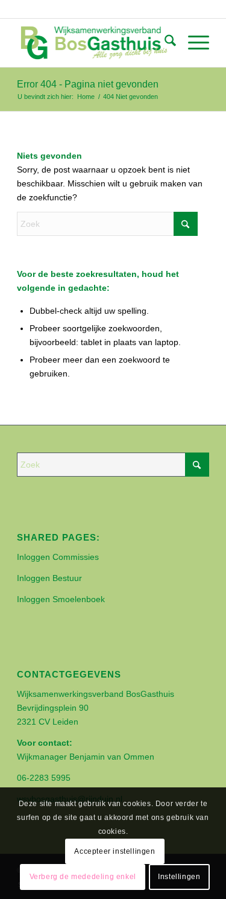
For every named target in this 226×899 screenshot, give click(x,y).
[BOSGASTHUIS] (94, 43)
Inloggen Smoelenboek (61, 599)
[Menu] (192, 43)
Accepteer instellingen (114, 851)
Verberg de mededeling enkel (83, 876)
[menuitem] (164, 43)
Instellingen (179, 876)
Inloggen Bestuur (49, 578)
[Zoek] (164, 43)
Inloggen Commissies (58, 557)
